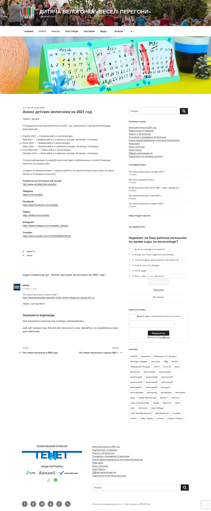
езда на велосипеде (139, 402)
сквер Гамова (146, 418)
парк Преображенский (140, 413)
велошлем (180, 392)
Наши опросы (135, 149)
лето (132, 407)
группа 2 (176, 397)
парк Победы (157, 407)
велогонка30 (167, 382)
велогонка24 (165, 371)
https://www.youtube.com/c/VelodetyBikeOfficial (47, 235)
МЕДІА (103, 31)
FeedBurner (164, 337)
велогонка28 (136, 382)
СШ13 (156, 366)
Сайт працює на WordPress (137, 504)
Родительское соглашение (141, 130)
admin (42, 108)
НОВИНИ (28, 31)
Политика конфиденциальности (107, 504)
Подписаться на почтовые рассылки (146, 156)
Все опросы (158, 296)
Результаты (158, 289)
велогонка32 (152, 387)
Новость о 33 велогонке (140, 133)
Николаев (155, 361)
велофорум (166, 392)
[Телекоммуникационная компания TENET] (52, 460)
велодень (165, 387)
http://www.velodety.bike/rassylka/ (40, 184)
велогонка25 (136, 376)
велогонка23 (149, 371)
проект (133, 418)
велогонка (135, 371)
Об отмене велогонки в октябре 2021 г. (147, 171)
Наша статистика (137, 146)
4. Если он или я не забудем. (146, 265)
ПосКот (175, 361)
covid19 (133, 356)
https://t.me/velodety (33, 194)
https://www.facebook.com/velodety (40, 204)
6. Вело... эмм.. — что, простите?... (148, 276)
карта (177, 402)
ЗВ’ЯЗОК (118, 31)
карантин (167, 402)
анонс (30, 255)
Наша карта (134, 143)
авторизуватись (75, 321)
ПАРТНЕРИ (89, 31)
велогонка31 (136, 387)
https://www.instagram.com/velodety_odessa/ (45, 225)
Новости (31, 251)
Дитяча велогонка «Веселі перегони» (95, 11)
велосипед (152, 392)
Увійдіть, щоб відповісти (34, 303)
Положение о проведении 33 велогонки (147, 136)
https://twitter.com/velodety (36, 215)
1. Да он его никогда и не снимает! (148, 249)
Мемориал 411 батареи (165, 356)
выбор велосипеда (147, 397)
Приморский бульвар (140, 366)
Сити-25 (167, 366)
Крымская (145, 356)
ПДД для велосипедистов (141, 153)
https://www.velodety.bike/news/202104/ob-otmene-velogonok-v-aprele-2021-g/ (58, 297)
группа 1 (164, 397)
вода (132, 397)
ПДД (166, 361)
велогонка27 (167, 376)
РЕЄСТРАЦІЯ (71, 31)
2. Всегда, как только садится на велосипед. (153, 254)
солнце (160, 418)
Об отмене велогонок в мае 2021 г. (145, 195)
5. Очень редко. (139, 270)
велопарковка (136, 392)
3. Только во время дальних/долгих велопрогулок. (155, 259)
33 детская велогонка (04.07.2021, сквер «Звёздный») (154, 187)
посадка (176, 413)
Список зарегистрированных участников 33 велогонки (154, 140)
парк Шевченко (162, 413)
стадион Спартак (175, 418)
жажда (156, 402)
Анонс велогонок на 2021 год (142, 127)
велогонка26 (152, 376)
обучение (142, 407)
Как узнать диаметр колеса (141, 179)
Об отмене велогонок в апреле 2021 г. (147, 203)
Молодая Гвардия (138, 361)
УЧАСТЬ (55, 31)
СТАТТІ (42, 31)
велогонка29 (152, 382)
